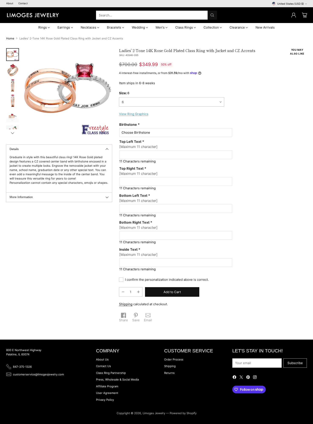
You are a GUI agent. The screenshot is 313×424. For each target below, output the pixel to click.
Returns (169, 373)
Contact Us (103, 366)
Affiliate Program (107, 386)
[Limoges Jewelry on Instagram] (254, 378)
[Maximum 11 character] (138, 144)
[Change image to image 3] (12, 85)
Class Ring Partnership (111, 373)
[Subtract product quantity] (123, 292)
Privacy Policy (105, 399)
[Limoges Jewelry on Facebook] (234, 378)
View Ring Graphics (133, 114)
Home (10, 38)
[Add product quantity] (138, 292)
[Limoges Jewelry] (32, 15)
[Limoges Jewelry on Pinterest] (248, 378)
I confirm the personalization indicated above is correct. (167, 280)
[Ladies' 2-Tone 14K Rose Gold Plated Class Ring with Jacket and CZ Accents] (67, 92)
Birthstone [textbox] (129, 124)
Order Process (173, 359)
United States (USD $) (290, 3)
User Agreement (107, 393)
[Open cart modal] (304, 15)
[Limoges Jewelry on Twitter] (241, 378)
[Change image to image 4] (12, 100)
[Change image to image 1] (12, 54)
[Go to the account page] (294, 15)
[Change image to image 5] (12, 116)
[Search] (212, 15)
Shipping (125, 304)
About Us (102, 359)
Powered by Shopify (183, 413)
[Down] (12, 133)
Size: (124, 93)
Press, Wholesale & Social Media (117, 379)
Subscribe (295, 363)
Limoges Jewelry (154, 413)
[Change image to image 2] (12, 70)
